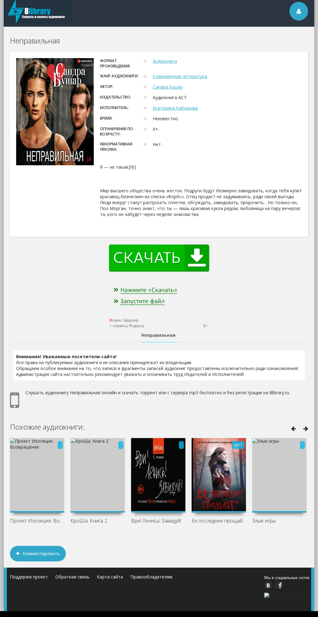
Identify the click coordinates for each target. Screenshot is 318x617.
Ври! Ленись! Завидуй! (156, 520)
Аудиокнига (165, 61)
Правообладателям (151, 577)
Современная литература (180, 76)
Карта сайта (110, 577)
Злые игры (264, 520)
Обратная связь (72, 577)
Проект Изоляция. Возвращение (37, 520)
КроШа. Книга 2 (88, 520)
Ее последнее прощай (217, 520)
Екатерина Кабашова (175, 108)
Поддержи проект (29, 577)
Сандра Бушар (168, 87)
